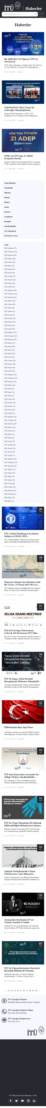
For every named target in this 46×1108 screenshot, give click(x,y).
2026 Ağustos (10, 248)
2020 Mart (9, 501)
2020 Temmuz (10, 494)
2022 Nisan (9, 431)
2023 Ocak (9, 399)
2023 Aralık (9, 360)
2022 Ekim (9, 410)
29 (33, 991)
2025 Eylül (9, 287)
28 (30, 991)
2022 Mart (9, 434)
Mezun (7, 197)
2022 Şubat (9, 438)
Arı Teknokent (10, 231)
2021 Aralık (9, 445)
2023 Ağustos (10, 374)
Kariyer (7, 212)
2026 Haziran (10, 255)
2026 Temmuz (10, 252)
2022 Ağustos (10, 417)
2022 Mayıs (9, 427)
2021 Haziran (10, 466)
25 (21, 991)
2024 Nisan (9, 346)
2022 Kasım (10, 406)
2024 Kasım (10, 322)
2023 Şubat (9, 396)
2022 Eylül (9, 413)
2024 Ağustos (10, 332)
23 (15, 991)
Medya (7, 202)
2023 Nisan (9, 389)
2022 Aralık (9, 403)
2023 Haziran (10, 382)
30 (36, 991)
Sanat (6, 207)
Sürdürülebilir (10, 226)
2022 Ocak (9, 441)
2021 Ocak (9, 483)
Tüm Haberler (10, 183)
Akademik (8, 188)
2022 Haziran (10, 424)
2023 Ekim (9, 367)
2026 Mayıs (9, 259)
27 (27, 991)
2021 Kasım (10, 448)
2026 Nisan (9, 262)
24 (18, 991)
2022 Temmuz (10, 420)
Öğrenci (7, 193)
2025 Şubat (9, 311)
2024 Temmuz (10, 336)
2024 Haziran (10, 339)
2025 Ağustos (10, 290)
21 (9, 991)
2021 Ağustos (10, 459)
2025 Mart (9, 308)
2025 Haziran (10, 297)
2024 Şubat (9, 353)
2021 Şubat (9, 480)
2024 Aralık (9, 318)
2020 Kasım (10, 490)
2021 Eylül (9, 455)
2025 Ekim (9, 283)
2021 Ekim (9, 452)
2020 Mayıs (9, 497)
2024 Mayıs (9, 343)
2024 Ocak (9, 357)
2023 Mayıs (9, 385)
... (5, 991)
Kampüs (7, 221)
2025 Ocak (9, 315)
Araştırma (8, 217)
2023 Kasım (10, 364)
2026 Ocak (9, 273)
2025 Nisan (9, 304)
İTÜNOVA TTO (10, 236)
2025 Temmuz (10, 294)
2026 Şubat (9, 269)
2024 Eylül (9, 329)
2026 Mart (9, 266)
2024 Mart (9, 350)
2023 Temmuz (10, 378)
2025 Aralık (9, 276)
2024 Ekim (9, 325)
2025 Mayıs (9, 301)
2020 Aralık (9, 487)
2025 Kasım (10, 280)
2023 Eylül (9, 371)
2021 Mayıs (9, 469)
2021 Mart (9, 476)
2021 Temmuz (10, 462)
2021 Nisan (9, 473)
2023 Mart (9, 392)
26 (24, 991)
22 (12, 991)
